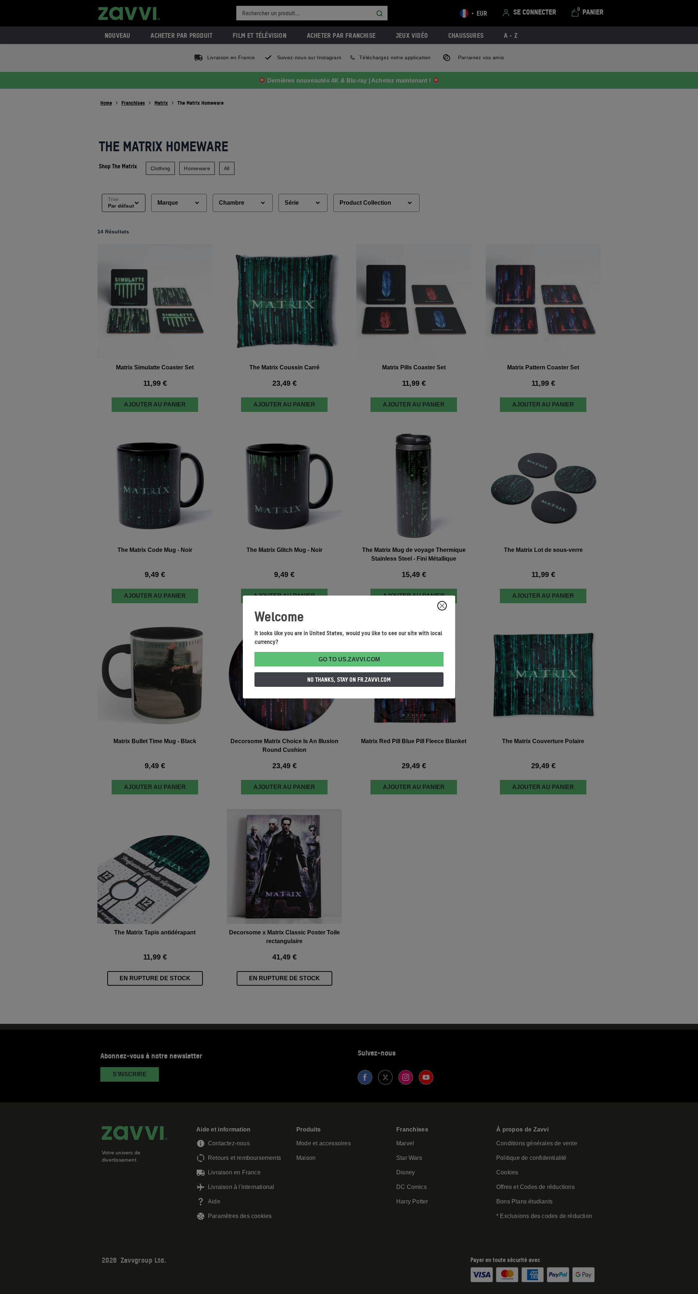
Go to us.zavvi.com (349, 659)
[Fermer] (442, 605)
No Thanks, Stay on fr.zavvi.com (349, 679)
